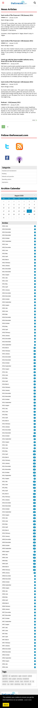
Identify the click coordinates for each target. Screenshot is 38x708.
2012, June (5, 448)
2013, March (5, 420)
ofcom (29, 684)
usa (8, 684)
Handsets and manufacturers (9, 170)
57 (34, 405)
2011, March (5, 493)
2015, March (5, 347)
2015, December (6, 338)
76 (34, 402)
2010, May (5, 524)
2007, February (6, 642)
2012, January (6, 463)
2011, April (5, 490)
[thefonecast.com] (18, 3)
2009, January (6, 572)
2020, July (5, 308)
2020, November (6, 296)
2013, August (5, 405)
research (24, 676)
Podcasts (3, 63)
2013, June (5, 411)
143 (34, 536)
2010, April (5, 527)
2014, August (5, 369)
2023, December (6, 232)
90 (34, 478)
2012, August (5, 442)
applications (14, 676)
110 (34, 457)
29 (34, 572)
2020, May (5, 314)
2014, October (6, 363)
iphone (4, 684)
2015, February (6, 350)
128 (34, 521)
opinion (5, 676)
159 (34, 554)
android (30, 676)
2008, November (6, 579)
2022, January (6, 265)
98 (34, 439)
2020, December (6, 293)
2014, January (6, 390)
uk (9, 676)
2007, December (6, 612)
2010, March (5, 530)
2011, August (5, 478)
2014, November (6, 360)
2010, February (6, 533)
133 (34, 451)
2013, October (6, 399)
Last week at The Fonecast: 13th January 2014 (17, 15)
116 (34, 499)
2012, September (6, 439)
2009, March (5, 566)
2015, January (6, 353)
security (17, 681)
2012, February (6, 460)
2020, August (5, 305)
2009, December (6, 539)
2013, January (6, 427)
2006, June (5, 667)
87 (34, 433)
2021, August (5, 274)
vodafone (11, 681)
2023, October (6, 238)
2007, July (5, 627)
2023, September (6, 241)
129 (34, 463)
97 (34, 423)
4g (33, 681)
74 (34, 417)
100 (34, 454)
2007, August (5, 624)
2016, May (5, 326)
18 (34, 350)
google (14, 678)
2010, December (6, 502)
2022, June (5, 250)
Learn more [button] (28, 700)
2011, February (6, 496)
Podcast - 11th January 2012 (10, 102)
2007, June (5, 630)
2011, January (6, 499)
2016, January (6, 335)
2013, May (5, 414)
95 (34, 427)
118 (34, 502)
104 (34, 530)
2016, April (5, 329)
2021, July (5, 278)
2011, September (6, 475)
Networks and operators (8, 176)
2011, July (4, 481)
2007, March (5, 639)
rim (25, 684)
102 (34, 436)
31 (34, 369)
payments (5, 678)
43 (34, 372)
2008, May (5, 597)
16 (34, 347)
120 (34, 484)
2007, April (5, 636)
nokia (10, 678)
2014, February (6, 387)
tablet (12, 684)
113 (34, 460)
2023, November (6, 235)
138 (34, 496)
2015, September (6, 344)
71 (34, 399)
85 (34, 390)
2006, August (5, 661)
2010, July (5, 518)
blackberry (5, 681)
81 (34, 430)
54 (34, 363)
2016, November (6, 320)
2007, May (5, 633)
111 (34, 515)
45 (34, 360)
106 (34, 466)
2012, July (5, 445)
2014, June (5, 375)
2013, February (6, 423)
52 (34, 378)
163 (34, 566)
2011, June (5, 484)
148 (34, 548)
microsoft (26, 681)
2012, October (6, 436)
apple (20, 676)
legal (21, 681)
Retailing (4, 173)
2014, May (5, 378)
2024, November (6, 229)
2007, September (6, 621)
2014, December (6, 357)
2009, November (6, 542)
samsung (19, 678)
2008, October (6, 582)
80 (34, 448)
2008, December (6, 576)
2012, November (6, 433)
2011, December (6, 466)
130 (34, 472)
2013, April (5, 417)
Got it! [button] (6, 704)
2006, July (5, 664)
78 (34, 387)
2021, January (6, 290)
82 (34, 490)
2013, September (6, 402)
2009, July (5, 554)
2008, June (5, 594)
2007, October (6, 618)
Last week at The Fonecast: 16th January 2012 (17, 82)
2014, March (5, 384)
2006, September (6, 658)
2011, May (4, 487)
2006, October (6, 655)
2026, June (5, 226)
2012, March (5, 457)
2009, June (5, 557)
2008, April (5, 600)
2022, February (6, 262)
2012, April (5, 454)
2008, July (5, 591)
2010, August (5, 515)
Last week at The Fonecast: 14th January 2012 (17, 41)
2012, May (5, 451)
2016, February (6, 332)
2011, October (6, 472)
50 (34, 375)
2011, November (6, 469)
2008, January (6, 609)
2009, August (5, 551)
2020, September (6, 302)
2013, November (6, 396)
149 (34, 545)
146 (34, 542)
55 (34, 381)
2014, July (5, 372)
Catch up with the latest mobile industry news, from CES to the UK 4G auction (17, 60)
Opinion (3, 17)
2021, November (6, 271)
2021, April (5, 287)
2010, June (5, 521)
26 (34, 353)
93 (34, 551)
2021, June (5, 281)
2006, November (6, 652)
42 (34, 366)
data (22, 684)
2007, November (6, 615)
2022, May (5, 253)
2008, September (6, 585)
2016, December (6, 317)
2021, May (5, 284)
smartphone (26, 678)
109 (34, 469)
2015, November (6, 341)
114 (34, 524)
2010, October (6, 509)
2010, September (6, 512)
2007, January (6, 645)
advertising (17, 684)
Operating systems (6, 179)
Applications (5, 182)
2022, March (5, 259)
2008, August (5, 588)
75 (34, 408)
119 (34, 475)
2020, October (6, 299)
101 (34, 493)
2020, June (5, 311)
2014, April (5, 381)
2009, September (6, 548)
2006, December (6, 648)
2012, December (6, 430)
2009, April (5, 563)
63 (34, 384)
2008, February (6, 606)
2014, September (6, 366)
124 (34, 481)
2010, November (6, 506)
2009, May (5, 560)
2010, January (6, 536)
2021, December (6, 268)
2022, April (5, 256)
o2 (30, 681)
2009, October (6, 545)
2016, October (6, 323)
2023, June (5, 244)
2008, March (5, 603)
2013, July (5, 408)
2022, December (6, 247)
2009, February (6, 569)
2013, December (6, 393)
